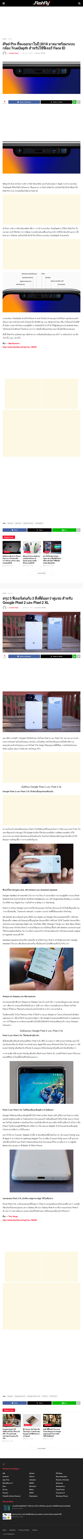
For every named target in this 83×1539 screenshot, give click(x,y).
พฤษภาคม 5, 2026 (49, 565)
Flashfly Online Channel (11, 1496)
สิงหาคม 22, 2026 (8, 1441)
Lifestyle (32, 1480)
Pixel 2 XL (53, 1396)
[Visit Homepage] (41, 3)
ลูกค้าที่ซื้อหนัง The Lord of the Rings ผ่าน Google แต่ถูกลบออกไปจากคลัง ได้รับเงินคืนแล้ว (52, 1432)
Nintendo (32, 1486)
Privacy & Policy (24, 1530)
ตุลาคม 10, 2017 (27, 53)
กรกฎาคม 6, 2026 (8, 565)
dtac (4, 1486)
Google (10, 1396)
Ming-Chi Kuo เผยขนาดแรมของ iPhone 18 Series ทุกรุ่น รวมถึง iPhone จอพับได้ (31, 559)
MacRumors (14, 343)
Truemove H (60, 1493)
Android (10, 593)
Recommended (61, 1476)
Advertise (12, 1530)
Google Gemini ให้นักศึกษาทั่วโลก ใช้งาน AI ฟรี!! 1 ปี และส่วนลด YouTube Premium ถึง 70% (11, 1433)
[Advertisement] (41, 209)
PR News (59, 1473)
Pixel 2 (45, 1396)
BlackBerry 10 (8, 1483)
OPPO (31, 1493)
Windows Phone (62, 1496)
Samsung (59, 1483)
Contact (34, 1530)
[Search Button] (79, 3)
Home (4, 39)
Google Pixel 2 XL (34, 1396)
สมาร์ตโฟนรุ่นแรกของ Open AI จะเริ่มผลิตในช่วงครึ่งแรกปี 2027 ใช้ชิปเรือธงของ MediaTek (52, 559)
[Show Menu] (4, 3)
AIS (4, 1473)
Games (31, 1473)
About (4, 1530)
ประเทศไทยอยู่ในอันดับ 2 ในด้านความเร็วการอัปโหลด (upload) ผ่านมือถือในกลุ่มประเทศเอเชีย (41, 1506)
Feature (5, 1493)
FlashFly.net (10, 1534)
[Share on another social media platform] (78, 102)
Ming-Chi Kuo (28, 523)
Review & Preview (62, 1480)
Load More (42, 573)
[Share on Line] (74, 102)
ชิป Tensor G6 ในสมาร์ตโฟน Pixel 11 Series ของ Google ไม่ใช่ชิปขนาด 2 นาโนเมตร (31, 1432)
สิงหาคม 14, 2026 (28, 1438)
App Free (6, 1480)
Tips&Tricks (60, 1489)
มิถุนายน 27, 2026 (28, 565)
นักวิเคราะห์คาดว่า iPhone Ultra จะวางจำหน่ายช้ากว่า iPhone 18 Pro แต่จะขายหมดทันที (12, 559)
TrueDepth (39, 523)
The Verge (13, 1216)
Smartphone (60, 1486)
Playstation (33, 1496)
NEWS (43, 53)
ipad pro (18, 523)
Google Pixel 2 (20, 1396)
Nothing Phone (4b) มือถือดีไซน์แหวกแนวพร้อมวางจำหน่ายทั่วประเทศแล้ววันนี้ (36, 1514)
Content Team (13, 53)
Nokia (31, 1489)
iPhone (10, 39)
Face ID (10, 523)
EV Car (5, 1489)
